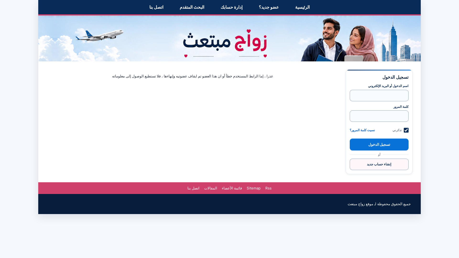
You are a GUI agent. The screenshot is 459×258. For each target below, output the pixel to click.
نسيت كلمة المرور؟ (362, 130)
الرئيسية (302, 7)
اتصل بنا (156, 7)
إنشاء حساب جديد (379, 164)
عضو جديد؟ (269, 7)
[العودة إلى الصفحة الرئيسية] (229, 38)
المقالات (210, 188)
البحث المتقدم (192, 7)
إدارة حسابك (232, 7)
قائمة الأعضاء (232, 188)
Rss (268, 188)
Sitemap (254, 188)
